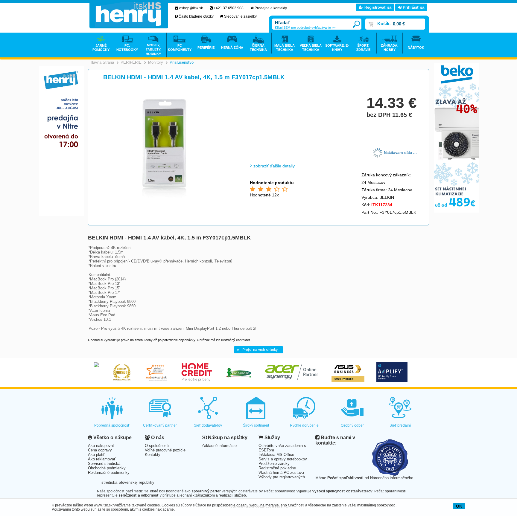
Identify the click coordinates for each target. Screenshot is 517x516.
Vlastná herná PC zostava (281, 472)
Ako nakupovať (101, 445)
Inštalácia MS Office (276, 454)
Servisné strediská (104, 463)
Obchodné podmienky (107, 468)
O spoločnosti (157, 445)
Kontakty (152, 454)
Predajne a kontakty (271, 8)
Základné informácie (219, 445)
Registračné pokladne (277, 468)
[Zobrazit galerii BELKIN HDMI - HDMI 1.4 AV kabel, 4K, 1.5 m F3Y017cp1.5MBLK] (165, 197)
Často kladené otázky (196, 16)
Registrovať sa (377, 7)
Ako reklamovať (101, 459)
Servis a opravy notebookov (282, 459)
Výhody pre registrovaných (281, 477)
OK (459, 506)
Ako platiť (96, 454)
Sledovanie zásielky (240, 16)
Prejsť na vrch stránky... (261, 350)
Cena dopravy (100, 450)
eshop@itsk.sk (191, 8)
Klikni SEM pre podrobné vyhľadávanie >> (305, 27)
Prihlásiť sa (413, 7)
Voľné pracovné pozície (165, 450)
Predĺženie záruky (274, 463)
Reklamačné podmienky (109, 472)
